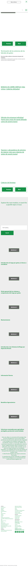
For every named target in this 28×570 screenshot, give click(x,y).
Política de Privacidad (18, 526)
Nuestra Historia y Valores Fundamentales (18, 522)
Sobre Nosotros (17, 519)
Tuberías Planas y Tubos (18, 507)
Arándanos (2, 510)
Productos (2, 529)
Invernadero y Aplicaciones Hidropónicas (7, 518)
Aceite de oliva (3, 507)
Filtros (16, 508)
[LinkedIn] (17, 532)
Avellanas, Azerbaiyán (18, 515)
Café (1, 512)
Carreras (16, 524)
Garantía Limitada (17, 512)
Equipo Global (17, 520)
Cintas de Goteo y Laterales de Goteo (6, 530)
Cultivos (2, 506)
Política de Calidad (17, 525)
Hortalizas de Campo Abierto (5, 517)
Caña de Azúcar (3, 513)
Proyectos (16, 514)
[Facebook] (15, 532)
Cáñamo (2, 514)
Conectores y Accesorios (18, 511)
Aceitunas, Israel (17, 516)
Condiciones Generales (18, 513)
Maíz (1, 519)
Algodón (2, 509)
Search (7, 233)
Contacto (16, 527)
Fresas (2, 516)
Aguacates (2, 508)
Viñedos (2, 528)
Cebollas (2, 515)
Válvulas (16, 509)
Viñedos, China (17, 518)
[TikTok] (23, 532)
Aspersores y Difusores (18, 506)
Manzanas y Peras (3, 520)
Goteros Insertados (4, 531)
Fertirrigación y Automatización (19, 510)
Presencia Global (17, 523)
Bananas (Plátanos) (3, 511)
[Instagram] (21, 532)
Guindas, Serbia (17, 517)
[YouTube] (19, 532)
